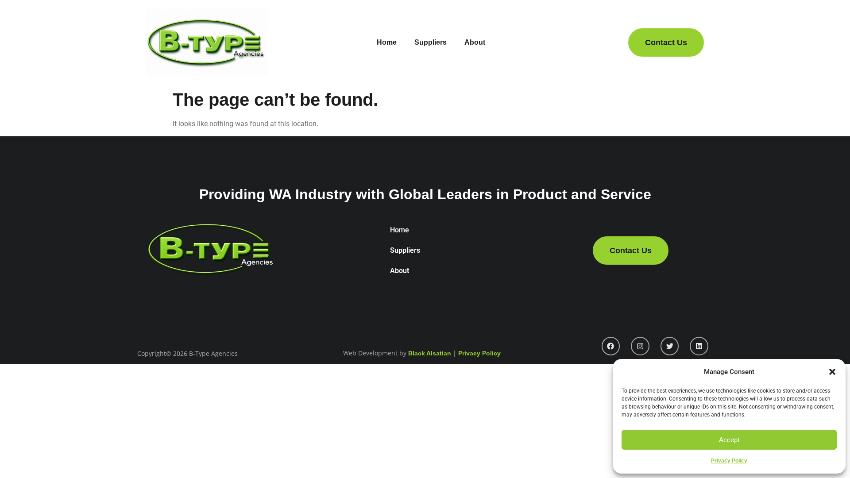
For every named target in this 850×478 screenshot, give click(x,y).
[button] (832, 371)
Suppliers (430, 42)
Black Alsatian (429, 353)
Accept (729, 439)
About (474, 42)
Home (387, 42)
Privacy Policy (729, 461)
